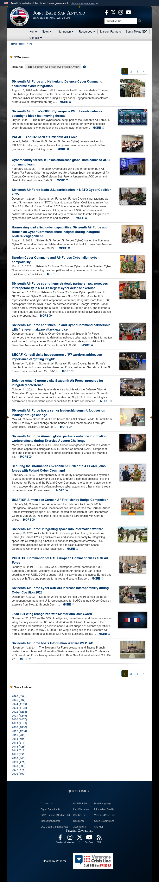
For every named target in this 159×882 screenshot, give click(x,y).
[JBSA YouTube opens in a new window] (128, 12)
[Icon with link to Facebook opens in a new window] (106, 12)
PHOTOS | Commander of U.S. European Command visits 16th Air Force (60, 560)
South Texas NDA (136, 31)
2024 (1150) (19, 704)
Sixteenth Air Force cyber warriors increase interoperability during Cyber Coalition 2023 (60, 590)
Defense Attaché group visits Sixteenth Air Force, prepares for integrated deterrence (57, 382)
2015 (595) (18, 739)
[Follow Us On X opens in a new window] (79, 838)
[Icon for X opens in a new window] (113, 12)
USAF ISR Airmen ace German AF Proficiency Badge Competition (60, 499)
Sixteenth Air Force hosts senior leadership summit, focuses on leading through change (58, 412)
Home (33, 31)
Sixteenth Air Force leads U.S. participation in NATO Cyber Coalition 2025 (61, 191)
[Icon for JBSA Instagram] (70, 838)
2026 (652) (18, 696)
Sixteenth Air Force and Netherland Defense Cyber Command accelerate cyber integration (57, 83)
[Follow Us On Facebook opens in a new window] (60, 838)
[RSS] (99, 838)
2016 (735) (18, 735)
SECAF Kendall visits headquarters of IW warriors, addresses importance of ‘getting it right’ (57, 356)
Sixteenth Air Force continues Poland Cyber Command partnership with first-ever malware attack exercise (61, 327)
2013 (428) (18, 746)
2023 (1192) (19, 708)
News (45, 31)
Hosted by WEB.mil (54, 860)
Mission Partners (110, 31)
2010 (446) (18, 758)
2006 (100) (18, 773)
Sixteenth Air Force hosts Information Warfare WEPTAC (52, 643)
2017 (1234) (19, 731)
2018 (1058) (19, 727)
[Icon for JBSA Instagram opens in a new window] (120, 12)
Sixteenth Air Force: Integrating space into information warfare (57, 529)
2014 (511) (18, 742)
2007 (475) (18, 770)
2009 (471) (18, 762)
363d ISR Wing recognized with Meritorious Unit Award (52, 614)
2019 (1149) (19, 723)
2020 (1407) (19, 719)
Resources (85, 31)
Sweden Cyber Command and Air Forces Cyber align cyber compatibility (55, 259)
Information (64, 31)
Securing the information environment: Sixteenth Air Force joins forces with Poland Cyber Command (59, 468)
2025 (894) (18, 700)
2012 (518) (18, 750)
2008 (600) (18, 766)
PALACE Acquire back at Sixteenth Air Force (45, 137)
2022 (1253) (19, 711)
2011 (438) (18, 754)
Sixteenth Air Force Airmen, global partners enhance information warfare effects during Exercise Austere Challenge (59, 438)
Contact (34, 38)
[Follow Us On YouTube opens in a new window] (89, 838)
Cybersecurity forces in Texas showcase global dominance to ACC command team (61, 162)
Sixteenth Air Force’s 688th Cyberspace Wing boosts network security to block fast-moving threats (57, 113)
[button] (85, 3)
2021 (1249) (19, 715)
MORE (64, 102)
